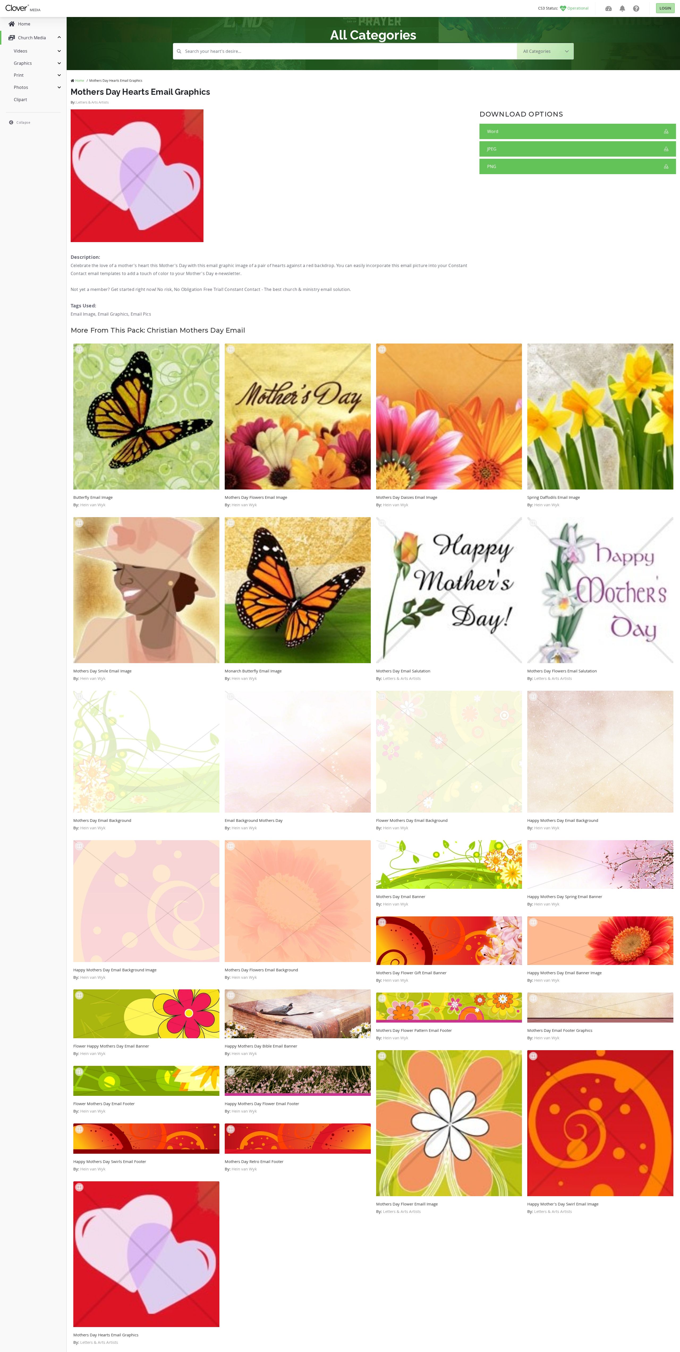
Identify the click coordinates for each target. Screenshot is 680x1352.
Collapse (23, 122)
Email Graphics (113, 314)
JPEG (491, 149)
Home (79, 80)
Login (665, 8)
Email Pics (141, 314)
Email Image (83, 314)
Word (492, 131)
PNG (491, 166)
